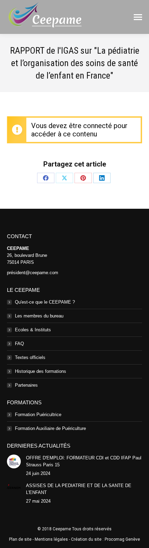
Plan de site (20, 539)
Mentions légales (51, 539)
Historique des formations (40, 371)
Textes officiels (30, 357)
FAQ (19, 343)
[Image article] (14, 461)
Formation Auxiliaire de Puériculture (50, 428)
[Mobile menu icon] (138, 17)
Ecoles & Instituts (33, 329)
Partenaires (26, 385)
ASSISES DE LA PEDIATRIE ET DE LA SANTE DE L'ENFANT (78, 489)
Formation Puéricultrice (38, 414)
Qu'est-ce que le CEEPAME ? (45, 302)
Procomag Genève (122, 539)
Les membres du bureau (39, 315)
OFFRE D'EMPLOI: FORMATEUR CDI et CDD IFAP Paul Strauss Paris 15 (83, 461)
